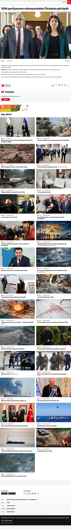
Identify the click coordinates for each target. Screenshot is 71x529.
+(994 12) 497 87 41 (11, 505)
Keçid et (5, 99)
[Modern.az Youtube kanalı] (32, 493)
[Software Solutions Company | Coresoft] (9, 520)
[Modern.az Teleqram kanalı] (30, 493)
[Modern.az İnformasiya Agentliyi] (6, 487)
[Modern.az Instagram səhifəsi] (27, 493)
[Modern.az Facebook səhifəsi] (25, 493)
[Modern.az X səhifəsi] (38, 493)
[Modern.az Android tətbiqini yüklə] (4, 493)
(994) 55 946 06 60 (11, 509)
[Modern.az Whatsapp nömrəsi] (35, 493)
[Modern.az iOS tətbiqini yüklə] (12, 493)
